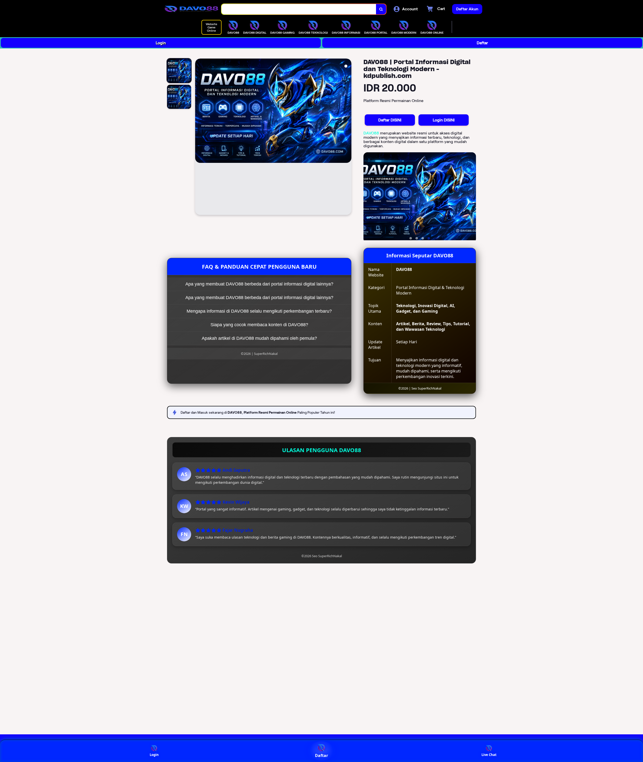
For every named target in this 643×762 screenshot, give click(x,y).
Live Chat (489, 754)
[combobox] (299, 9)
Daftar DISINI (389, 120)
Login (161, 43)
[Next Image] (347, 137)
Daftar (482, 43)
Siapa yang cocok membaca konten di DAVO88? (259, 324)
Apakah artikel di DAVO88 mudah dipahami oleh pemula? (259, 338)
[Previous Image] (199, 137)
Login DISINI (444, 120)
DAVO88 (371, 133)
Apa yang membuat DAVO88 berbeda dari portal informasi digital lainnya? (259, 284)
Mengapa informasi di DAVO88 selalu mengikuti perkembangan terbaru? (259, 311)
